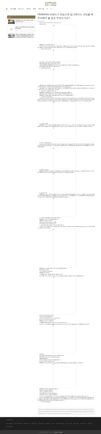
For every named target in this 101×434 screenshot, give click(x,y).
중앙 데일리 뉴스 (26, 423)
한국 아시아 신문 (68, 423)
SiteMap (60, 432)
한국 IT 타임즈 (76, 423)
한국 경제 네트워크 (60, 423)
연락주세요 (56, 432)
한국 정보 (90, 423)
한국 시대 (53, 423)
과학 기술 (41, 8)
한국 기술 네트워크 (18, 423)
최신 (10, 17)
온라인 (29, 8)
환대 (34, 8)
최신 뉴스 (21, 8)
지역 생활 (13, 8)
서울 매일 (47, 423)
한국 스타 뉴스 (83, 423)
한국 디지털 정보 (9, 423)
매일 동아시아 (34, 423)
